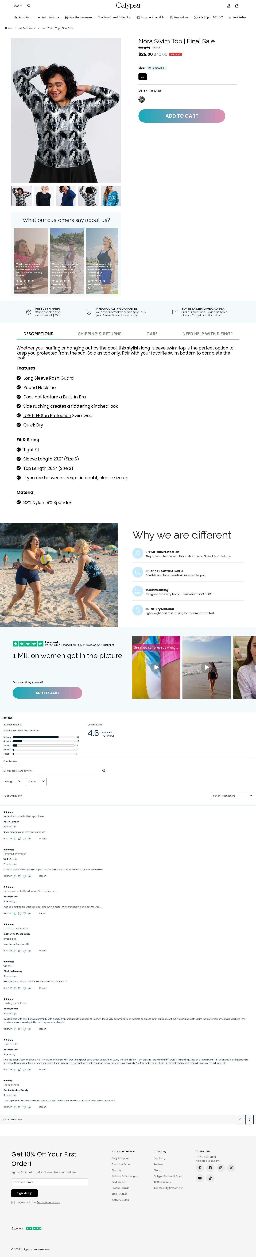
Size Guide (158, 67)
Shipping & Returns (100, 334)
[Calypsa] (128, 6)
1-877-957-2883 (206, 1157)
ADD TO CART (47, 692)
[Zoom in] (114, 45)
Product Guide (120, 1188)
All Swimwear (27, 28)
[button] (237, 6)
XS (142, 76)
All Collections (162, 1182)
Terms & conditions (48, 1202)
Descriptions (38, 334)
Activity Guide (120, 1200)
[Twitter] (231, 1168)
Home (9, 28)
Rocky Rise (141, 99)
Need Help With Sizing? (208, 334)
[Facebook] (210, 1168)
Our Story (159, 1158)
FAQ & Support (121, 1158)
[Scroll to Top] (249, 1238)
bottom (188, 353)
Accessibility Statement (168, 1188)
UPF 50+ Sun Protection (47, 415)
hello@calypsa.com (208, 1161)
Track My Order (121, 1164)
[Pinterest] (200, 1168)
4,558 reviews (86, 645)
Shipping (117, 1170)
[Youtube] (200, 1178)
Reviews (158, 1164)
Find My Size (119, 1182)
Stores (157, 1170)
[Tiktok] (210, 1178)
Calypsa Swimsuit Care (168, 1176)
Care (152, 334)
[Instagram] (221, 1168)
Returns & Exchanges (125, 1176)
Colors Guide (119, 1194)
